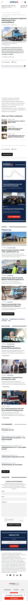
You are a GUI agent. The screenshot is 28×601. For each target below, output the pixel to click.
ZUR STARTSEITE (7, 154)
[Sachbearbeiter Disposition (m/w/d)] (9, 455)
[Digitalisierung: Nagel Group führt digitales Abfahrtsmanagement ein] (14, 267)
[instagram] (14, 575)
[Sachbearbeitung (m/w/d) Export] (9, 463)
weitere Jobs (5, 471)
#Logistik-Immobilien (11, 247)
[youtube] (10, 575)
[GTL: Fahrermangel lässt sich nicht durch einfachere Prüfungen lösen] (14, 397)
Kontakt (16, 590)
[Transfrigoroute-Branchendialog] (14, 198)
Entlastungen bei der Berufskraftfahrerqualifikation (11, 347)
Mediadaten (7, 590)
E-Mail (3, 491)
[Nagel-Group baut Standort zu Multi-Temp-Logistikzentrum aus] (14, 239)
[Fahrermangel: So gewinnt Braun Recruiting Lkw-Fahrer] (14, 366)
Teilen (15, 62)
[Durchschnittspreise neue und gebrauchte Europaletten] (14, 174)
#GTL (8, 406)
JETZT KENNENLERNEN (14, 216)
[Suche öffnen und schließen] (22, 2)
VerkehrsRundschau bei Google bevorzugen (13, 66)
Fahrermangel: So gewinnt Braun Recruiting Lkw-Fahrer (12, 378)
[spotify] (20, 575)
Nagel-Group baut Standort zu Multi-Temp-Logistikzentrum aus (13, 251)
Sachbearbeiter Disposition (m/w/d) (13, 457)
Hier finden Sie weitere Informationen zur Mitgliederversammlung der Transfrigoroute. (12, 212)
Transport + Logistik (16, 12)
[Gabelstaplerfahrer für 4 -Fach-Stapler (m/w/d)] (11, 445)
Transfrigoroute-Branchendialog (13, 209)
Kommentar (4, 502)
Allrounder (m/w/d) (8, 430)
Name (3, 496)
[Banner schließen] (24, 594)
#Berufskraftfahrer (11, 344)
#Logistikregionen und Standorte (17, 319)
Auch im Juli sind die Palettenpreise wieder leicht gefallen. (12, 189)
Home (3, 12)
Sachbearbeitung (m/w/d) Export (12, 464)
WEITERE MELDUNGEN (8, 313)
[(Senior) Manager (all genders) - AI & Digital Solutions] (13, 436)
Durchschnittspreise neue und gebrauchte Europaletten (12, 185)
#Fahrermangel (10, 375)
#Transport (4, 320)
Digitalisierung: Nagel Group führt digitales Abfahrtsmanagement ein (13, 278)
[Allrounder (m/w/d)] (6, 428)
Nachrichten (7, 12)
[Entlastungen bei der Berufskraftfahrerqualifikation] (14, 335)
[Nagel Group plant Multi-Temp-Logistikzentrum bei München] (14, 293)
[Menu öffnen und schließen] (2, 2)
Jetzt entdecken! (14, 598)
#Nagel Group (6, 230)
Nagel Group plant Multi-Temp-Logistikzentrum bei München (11, 305)
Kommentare (7, 62)
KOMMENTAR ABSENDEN (14, 524)
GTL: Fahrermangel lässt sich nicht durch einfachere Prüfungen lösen (13, 409)
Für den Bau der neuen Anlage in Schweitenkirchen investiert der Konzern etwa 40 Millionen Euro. (14, 309)
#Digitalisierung (10, 275)
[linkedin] (17, 575)
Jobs (22, 590)
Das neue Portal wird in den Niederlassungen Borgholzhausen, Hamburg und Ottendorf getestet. (12, 282)
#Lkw (9, 320)
